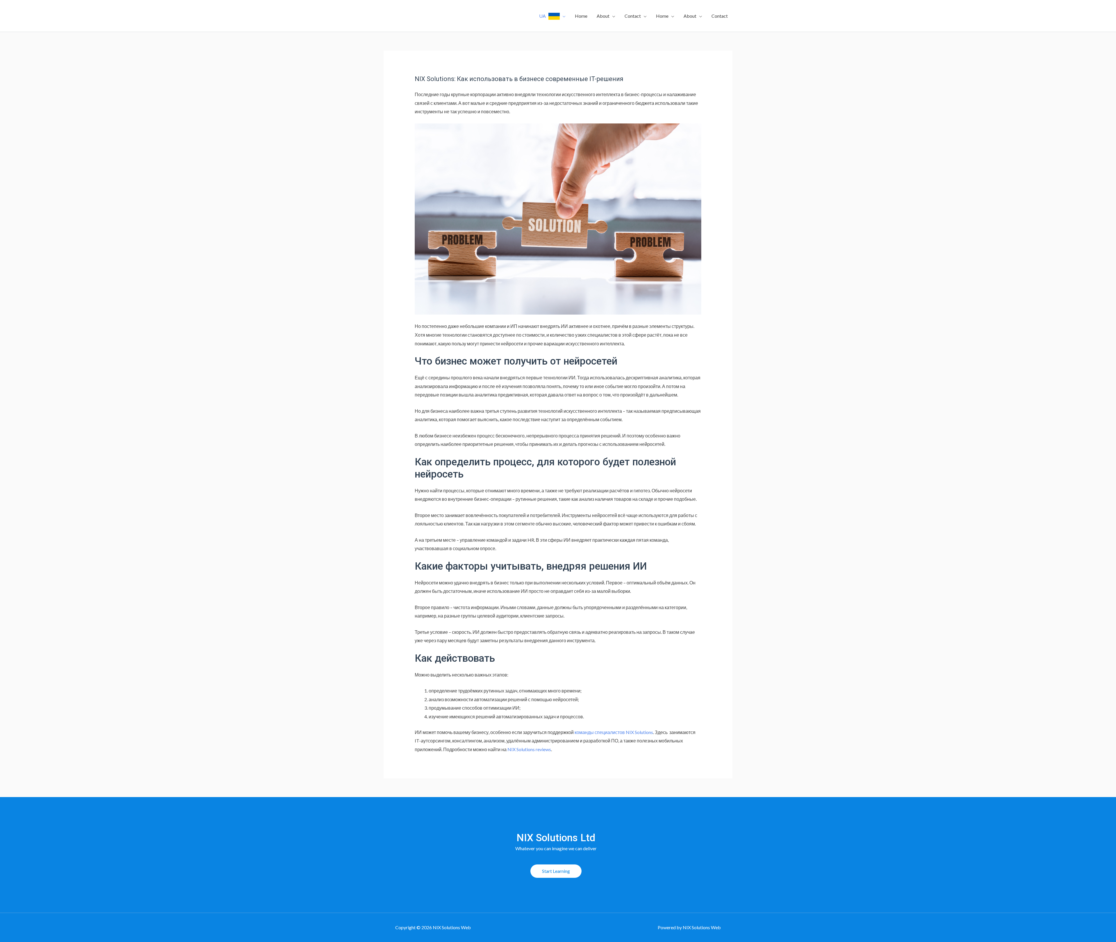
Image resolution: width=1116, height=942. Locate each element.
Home (581, 16)
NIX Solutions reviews (529, 749)
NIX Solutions (639, 732)
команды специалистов (600, 732)
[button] (556, 871)
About (603, 16)
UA (543, 16)
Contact (633, 16)
